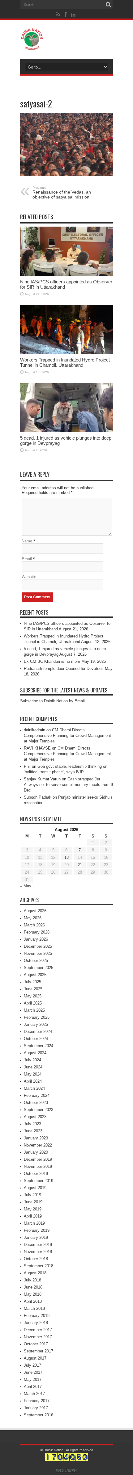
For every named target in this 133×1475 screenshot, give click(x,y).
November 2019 (38, 1166)
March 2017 (34, 1393)
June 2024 (33, 1067)
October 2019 (36, 1173)
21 (80, 865)
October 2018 (36, 1258)
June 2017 (33, 1372)
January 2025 (36, 1024)
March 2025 (34, 1010)
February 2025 (36, 1017)
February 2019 (36, 1230)
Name (27, 541)
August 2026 (35, 911)
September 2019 (38, 1180)
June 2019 (33, 1202)
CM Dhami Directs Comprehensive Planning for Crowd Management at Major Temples (67, 735)
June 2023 (33, 1131)
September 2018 (38, 1266)
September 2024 (38, 1045)
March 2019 (34, 1223)
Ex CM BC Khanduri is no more (52, 661)
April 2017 (33, 1386)
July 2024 (32, 1060)
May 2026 (32, 918)
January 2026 (36, 939)
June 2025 (33, 989)
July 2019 (32, 1195)
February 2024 (36, 1095)
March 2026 (34, 925)
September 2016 (38, 1415)
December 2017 (38, 1329)
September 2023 (38, 1109)
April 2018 (33, 1301)
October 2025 (36, 960)
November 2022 (38, 1145)
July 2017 (32, 1365)
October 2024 (36, 1038)
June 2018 (33, 1287)
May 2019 (32, 1209)
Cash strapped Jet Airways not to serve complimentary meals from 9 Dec (68, 784)
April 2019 (33, 1216)
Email (27, 559)
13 (66, 857)
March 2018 (34, 1308)
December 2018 (38, 1244)
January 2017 (36, 1408)
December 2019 (38, 1159)
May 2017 (32, 1379)
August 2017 (35, 1358)
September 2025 (38, 967)
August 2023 (35, 1116)
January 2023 (36, 1138)
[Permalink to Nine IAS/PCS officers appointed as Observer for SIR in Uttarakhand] (66, 251)
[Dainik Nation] (66, 39)
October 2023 (36, 1102)
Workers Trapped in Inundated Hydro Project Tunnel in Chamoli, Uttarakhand (65, 362)
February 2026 (36, 932)
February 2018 (36, 1315)
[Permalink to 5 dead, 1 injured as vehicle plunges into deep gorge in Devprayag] (66, 407)
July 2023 (32, 1124)
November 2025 (38, 953)
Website (29, 577)
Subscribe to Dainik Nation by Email (52, 701)
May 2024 (32, 1074)
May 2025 (32, 996)
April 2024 (33, 1081)
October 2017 (36, 1344)
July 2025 (32, 982)
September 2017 (38, 1351)
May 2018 (32, 1294)
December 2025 (38, 946)
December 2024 (38, 1031)
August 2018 (35, 1273)
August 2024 (35, 1053)
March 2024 (34, 1088)
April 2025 (33, 1003)
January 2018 (36, 1322)
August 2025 (35, 974)
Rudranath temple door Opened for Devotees (64, 668)
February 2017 (36, 1400)
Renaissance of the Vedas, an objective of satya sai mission (61, 192)
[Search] (108, 4)
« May (25, 886)
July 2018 (32, 1280)
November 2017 (38, 1337)
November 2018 (38, 1251)
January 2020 (36, 1152)
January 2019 (36, 1237)
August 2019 (35, 1187)
